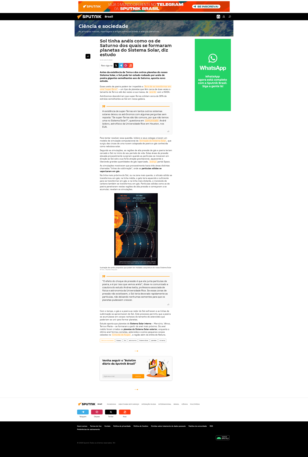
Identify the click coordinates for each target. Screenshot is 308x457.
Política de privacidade (122, 426)
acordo (152, 92)
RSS (211, 426)
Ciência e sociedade (107, 340)
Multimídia (195, 404)
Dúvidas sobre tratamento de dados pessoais (168, 426)
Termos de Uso (96, 426)
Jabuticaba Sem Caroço (128, 404)
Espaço (118, 340)
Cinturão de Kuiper (121, 334)
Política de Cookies (141, 426)
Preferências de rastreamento (88, 429)
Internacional (164, 404)
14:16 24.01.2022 (106, 60)
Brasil (176, 404)
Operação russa (148, 404)
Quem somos (82, 426)
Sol (125, 340)
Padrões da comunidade (198, 426)
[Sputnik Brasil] (90, 20)
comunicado (151, 120)
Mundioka (111, 404)
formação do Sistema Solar (153, 140)
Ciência (185, 404)
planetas (154, 340)
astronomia (132, 340)
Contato (107, 426)
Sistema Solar (143, 340)
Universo (162, 340)
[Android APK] (223, 438)
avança (153, 161)
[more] (168, 131)
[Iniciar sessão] (223, 16)
